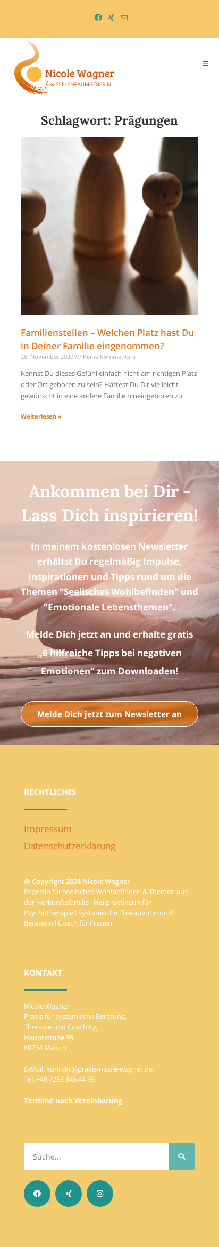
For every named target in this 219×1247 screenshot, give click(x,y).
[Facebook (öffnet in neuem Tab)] (98, 18)
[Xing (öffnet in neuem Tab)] (111, 18)
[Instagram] (100, 1193)
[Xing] (68, 1193)
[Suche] (182, 1156)
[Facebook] (37, 1193)
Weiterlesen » (41, 416)
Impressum (48, 829)
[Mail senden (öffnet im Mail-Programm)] (122, 18)
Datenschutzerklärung (69, 846)
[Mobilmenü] (205, 63)
